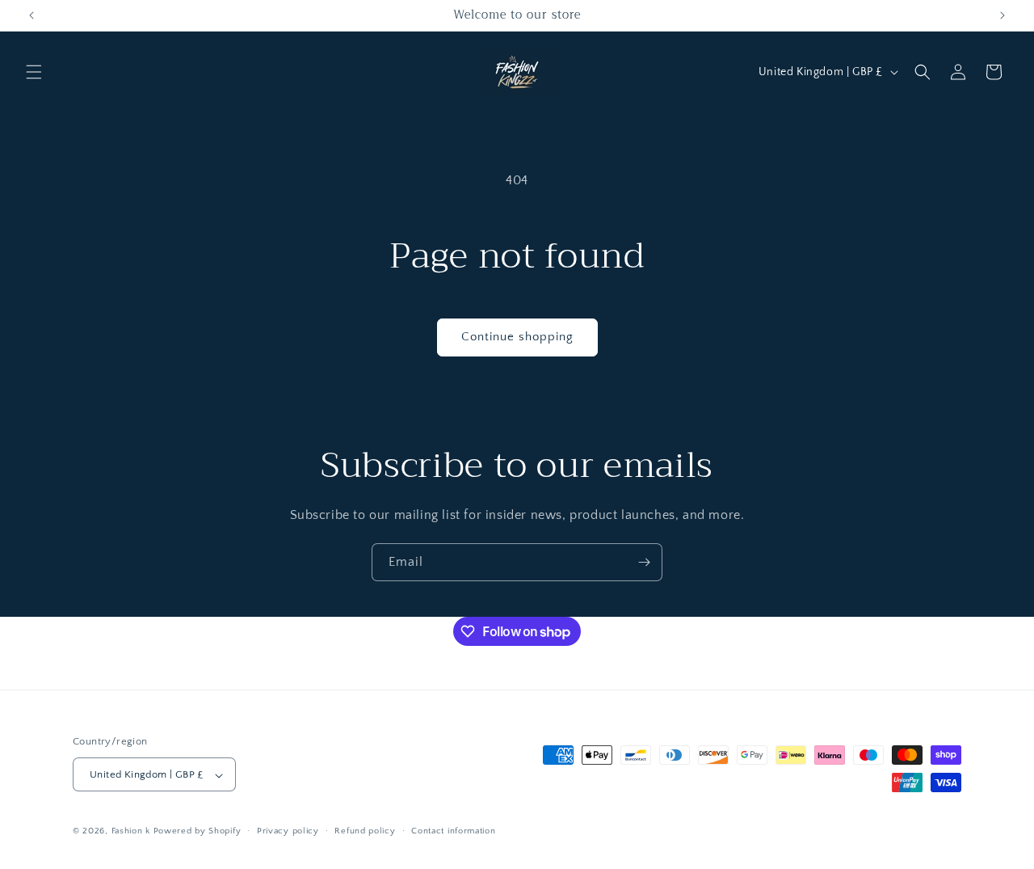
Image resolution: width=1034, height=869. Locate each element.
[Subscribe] (644, 562)
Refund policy (364, 831)
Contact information (453, 831)
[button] (34, 72)
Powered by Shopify (197, 832)
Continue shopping (517, 337)
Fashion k (130, 832)
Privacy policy (288, 831)
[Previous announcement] (31, 15)
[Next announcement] (1002, 15)
